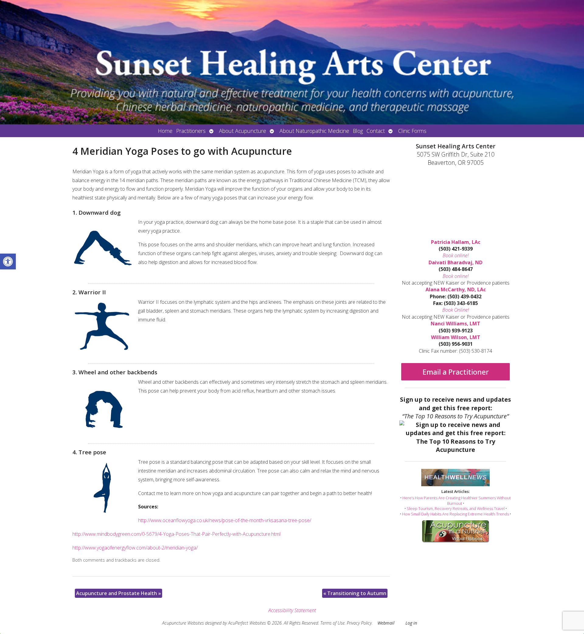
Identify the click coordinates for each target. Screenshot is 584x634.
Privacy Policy (359, 623)
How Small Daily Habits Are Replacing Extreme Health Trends (455, 514)
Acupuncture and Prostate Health (118, 593)
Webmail (386, 623)
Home (165, 130)
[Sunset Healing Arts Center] (292, 62)
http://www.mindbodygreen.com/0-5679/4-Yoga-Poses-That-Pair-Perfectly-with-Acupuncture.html (176, 534)
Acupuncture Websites (183, 623)
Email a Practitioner (455, 372)
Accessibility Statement (292, 610)
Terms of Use (332, 623)
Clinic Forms (412, 130)
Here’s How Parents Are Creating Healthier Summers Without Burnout (456, 500)
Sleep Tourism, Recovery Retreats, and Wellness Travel (456, 508)
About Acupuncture (242, 130)
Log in (411, 623)
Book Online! (455, 310)
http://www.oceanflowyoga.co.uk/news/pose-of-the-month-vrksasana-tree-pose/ (224, 520)
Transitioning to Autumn (354, 593)
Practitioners (191, 130)
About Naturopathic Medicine (314, 130)
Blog (358, 130)
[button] (8, 261)
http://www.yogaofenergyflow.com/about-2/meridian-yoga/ (135, 547)
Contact (376, 130)
